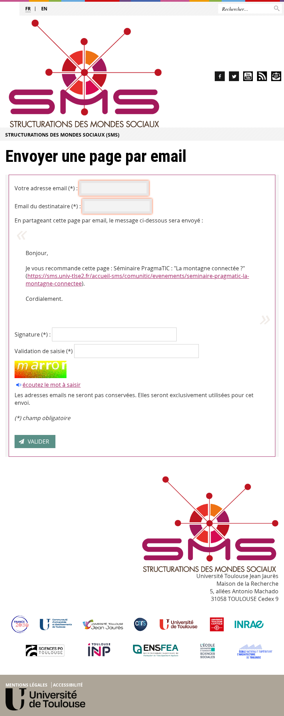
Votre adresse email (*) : (46, 188)
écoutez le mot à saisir (52, 384)
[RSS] (262, 77)
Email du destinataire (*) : (48, 206)
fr (28, 9)
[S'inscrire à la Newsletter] (276, 77)
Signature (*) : (33, 334)
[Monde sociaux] (248, 77)
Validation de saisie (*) (44, 351)
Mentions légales (26, 685)
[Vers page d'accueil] (85, 73)
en (44, 9)
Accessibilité (68, 685)
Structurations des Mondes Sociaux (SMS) (62, 134)
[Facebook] (220, 77)
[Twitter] (234, 77)
